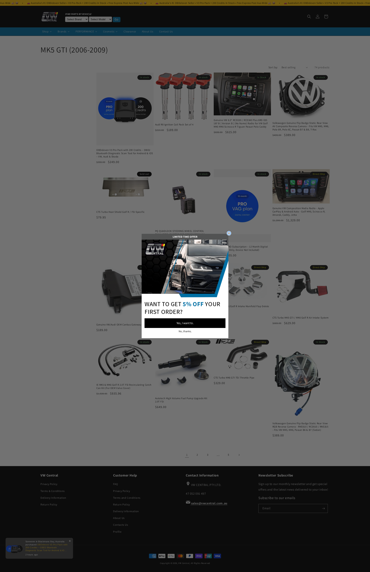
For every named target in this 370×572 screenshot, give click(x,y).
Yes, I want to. (185, 323)
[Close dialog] (229, 233)
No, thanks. (185, 331)
